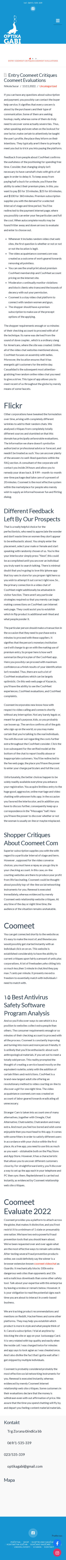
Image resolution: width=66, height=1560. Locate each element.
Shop (26, 1542)
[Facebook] (33, 8)
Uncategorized (48, 86)
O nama (37, 1547)
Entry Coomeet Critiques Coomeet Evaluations (33, 61)
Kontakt (49, 1547)
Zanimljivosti (22, 1547)
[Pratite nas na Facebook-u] (57, 1543)
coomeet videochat (45, 1263)
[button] (57, 20)
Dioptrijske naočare (43, 1542)
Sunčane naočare (40, 1544)
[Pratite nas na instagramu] (57, 1553)
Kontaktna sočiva (17, 1544)
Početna (15, 1542)
